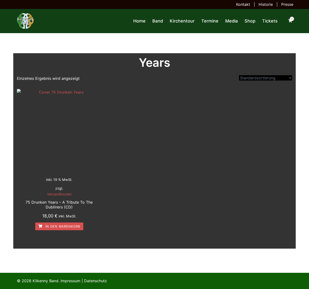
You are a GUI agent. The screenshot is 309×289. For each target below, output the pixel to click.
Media (231, 20)
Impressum (70, 280)
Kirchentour (182, 20)
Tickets (270, 20)
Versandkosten (59, 194)
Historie (266, 4)
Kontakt (243, 4)
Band (157, 20)
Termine (209, 20)
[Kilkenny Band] (25, 20)
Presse (287, 4)
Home (139, 20)
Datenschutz (95, 280)
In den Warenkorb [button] (62, 226)
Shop (250, 20)
